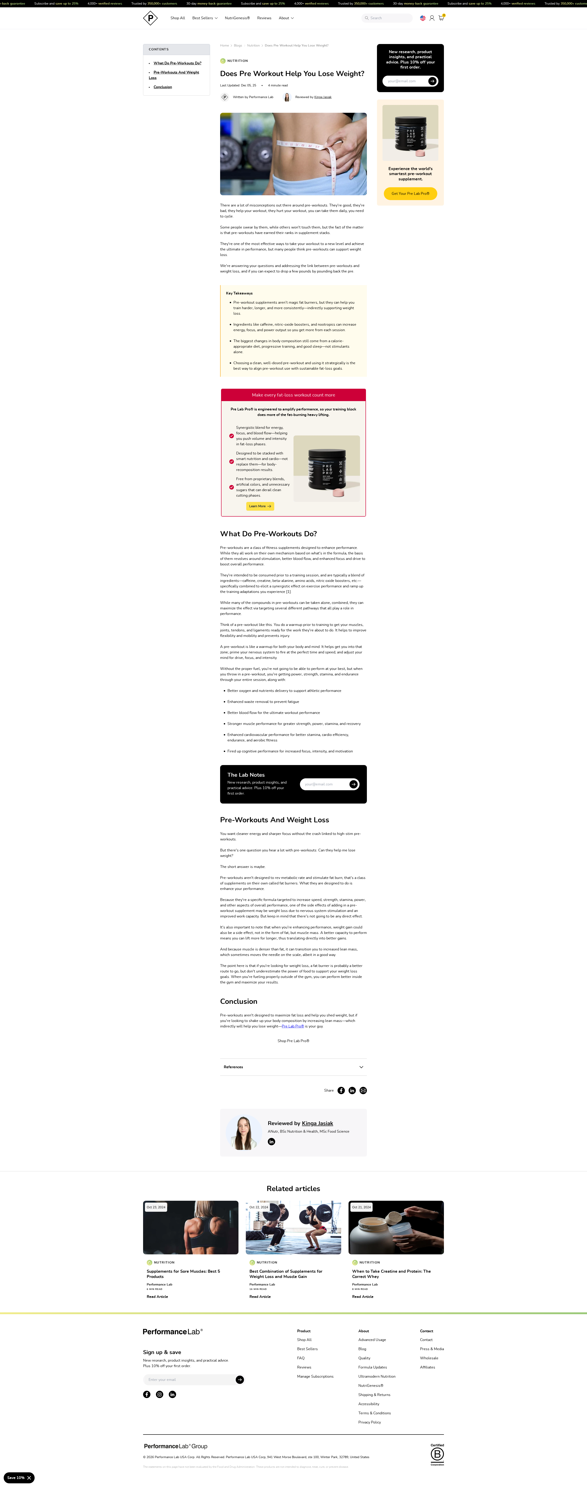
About (284, 18)
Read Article (157, 1297)
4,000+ (92, 3)
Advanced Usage (372, 1340)
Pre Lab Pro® (293, 1026)
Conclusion (163, 87)
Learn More (257, 506)
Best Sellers (202, 18)
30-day (196, 3)
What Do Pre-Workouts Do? (177, 63)
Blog (362, 1349)
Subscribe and (44, 3)
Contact (426, 1340)
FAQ (301, 1358)
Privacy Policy (369, 1422)
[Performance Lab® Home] (150, 18)
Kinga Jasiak (323, 97)
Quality (364, 1358)
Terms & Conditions (374, 1413)
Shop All (178, 18)
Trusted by (142, 3)
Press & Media (432, 1349)
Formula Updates (372, 1367)
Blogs (238, 45)
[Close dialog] (29, 1477)
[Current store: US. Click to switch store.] (423, 18)
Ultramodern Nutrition (377, 1376)
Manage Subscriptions (315, 1376)
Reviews (264, 18)
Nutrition (253, 45)
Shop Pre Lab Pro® (293, 1041)
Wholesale (429, 1358)
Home (224, 45)
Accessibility (368, 1404)
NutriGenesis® (237, 18)
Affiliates (427, 1367)
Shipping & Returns (374, 1395)
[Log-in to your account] (432, 18)
